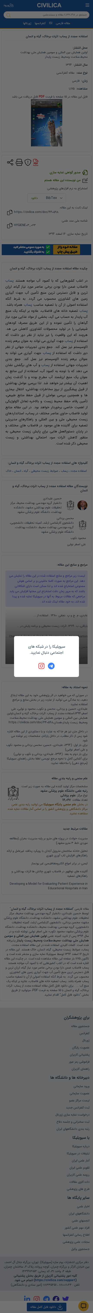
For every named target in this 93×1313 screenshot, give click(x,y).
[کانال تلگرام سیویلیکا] (51, 666)
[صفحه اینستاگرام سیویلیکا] (41, 666)
